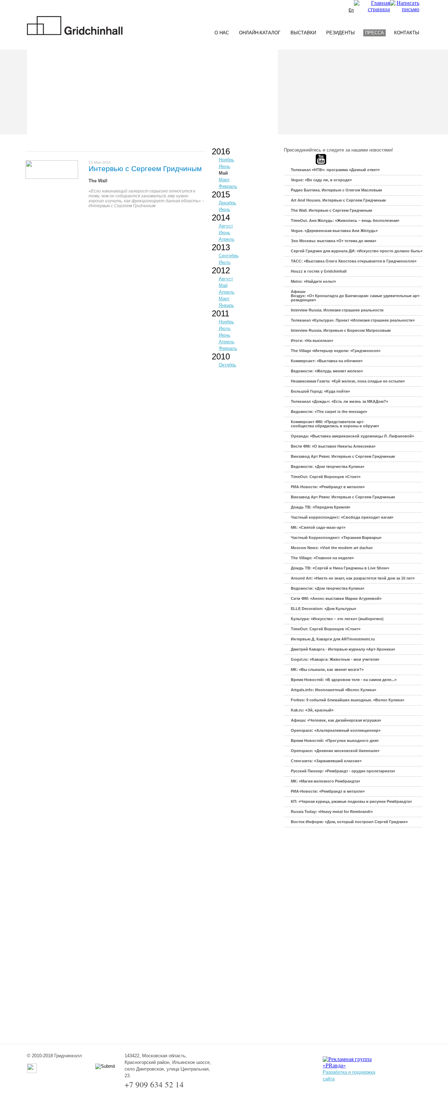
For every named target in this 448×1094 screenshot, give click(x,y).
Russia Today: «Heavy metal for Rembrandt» (332, 811)
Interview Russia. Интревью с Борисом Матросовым (341, 330)
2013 (221, 247)
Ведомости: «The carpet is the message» (329, 411)
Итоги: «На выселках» (312, 340)
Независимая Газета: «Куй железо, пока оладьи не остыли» (348, 381)
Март (224, 179)
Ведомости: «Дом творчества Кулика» (327, 466)
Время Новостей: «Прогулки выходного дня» (335, 740)
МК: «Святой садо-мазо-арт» (318, 527)
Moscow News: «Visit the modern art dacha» (332, 548)
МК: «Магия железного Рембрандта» (325, 781)
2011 (220, 313)
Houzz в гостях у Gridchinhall (318, 271)
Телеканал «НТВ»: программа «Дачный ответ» (335, 170)
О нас (222, 32)
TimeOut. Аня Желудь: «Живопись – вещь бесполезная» (345, 220)
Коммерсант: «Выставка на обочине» (327, 361)
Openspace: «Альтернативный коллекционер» (335, 730)
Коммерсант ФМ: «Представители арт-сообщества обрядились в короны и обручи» (335, 424)
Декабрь (227, 202)
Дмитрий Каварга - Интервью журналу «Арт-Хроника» (343, 649)
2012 (221, 270)
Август (226, 226)
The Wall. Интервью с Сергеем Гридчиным (331, 210)
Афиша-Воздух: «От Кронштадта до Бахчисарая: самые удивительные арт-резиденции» (355, 295)
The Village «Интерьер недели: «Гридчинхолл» (335, 351)
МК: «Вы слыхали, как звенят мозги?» (327, 669)
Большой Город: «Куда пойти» (320, 391)
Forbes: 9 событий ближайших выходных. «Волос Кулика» (347, 700)
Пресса (374, 32)
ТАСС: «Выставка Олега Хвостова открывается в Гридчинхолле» (353, 261)
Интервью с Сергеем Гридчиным (145, 168)
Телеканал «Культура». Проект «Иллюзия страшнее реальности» (353, 320)
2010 (221, 356)
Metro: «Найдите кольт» (313, 281)
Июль (225, 262)
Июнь (224, 166)
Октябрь (227, 364)
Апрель (226, 239)
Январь (226, 305)
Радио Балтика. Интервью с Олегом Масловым (336, 190)
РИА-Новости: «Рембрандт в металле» (328, 487)
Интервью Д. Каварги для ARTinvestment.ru (333, 639)
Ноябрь (226, 159)
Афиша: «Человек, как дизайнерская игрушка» (336, 720)
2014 (221, 217)
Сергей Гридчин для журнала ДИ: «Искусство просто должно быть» (356, 251)
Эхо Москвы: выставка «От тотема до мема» (333, 241)
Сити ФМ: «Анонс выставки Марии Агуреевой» (336, 598)
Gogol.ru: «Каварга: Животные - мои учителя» (335, 659)
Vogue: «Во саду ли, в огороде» (321, 180)
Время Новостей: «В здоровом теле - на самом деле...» (344, 680)
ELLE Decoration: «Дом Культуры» (323, 608)
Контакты (406, 32)
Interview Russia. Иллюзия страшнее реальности (337, 310)
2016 (221, 151)
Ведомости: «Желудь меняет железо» (327, 371)
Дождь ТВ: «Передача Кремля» (320, 507)
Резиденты (340, 32)
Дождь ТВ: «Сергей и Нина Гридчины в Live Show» (340, 568)
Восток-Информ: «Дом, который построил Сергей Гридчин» (349, 822)
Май (223, 173)
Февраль (228, 186)
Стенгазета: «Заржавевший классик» (326, 761)
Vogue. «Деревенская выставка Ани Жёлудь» (334, 231)
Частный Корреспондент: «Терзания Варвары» (336, 537)
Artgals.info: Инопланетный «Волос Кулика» (333, 690)
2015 (221, 194)
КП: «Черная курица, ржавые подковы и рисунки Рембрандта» (351, 801)
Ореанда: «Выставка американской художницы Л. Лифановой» (352, 436)
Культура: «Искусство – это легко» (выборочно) (337, 619)
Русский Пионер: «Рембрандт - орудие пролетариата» (343, 771)
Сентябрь (229, 255)
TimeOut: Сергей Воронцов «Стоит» (325, 477)
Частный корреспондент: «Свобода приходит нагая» (342, 517)
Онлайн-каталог (259, 32)
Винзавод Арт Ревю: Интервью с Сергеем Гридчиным (343, 456)
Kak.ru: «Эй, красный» (312, 710)
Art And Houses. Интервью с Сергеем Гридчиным (338, 200)
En (351, 10)
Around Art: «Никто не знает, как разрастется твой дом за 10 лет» (353, 578)
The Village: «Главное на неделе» (322, 558)
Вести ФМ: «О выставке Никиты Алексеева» (333, 446)
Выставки (303, 32)
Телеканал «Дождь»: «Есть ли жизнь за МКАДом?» (339, 401)
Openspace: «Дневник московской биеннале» (335, 751)
